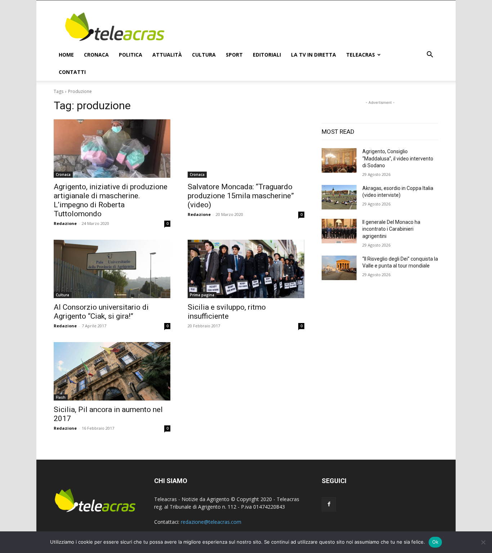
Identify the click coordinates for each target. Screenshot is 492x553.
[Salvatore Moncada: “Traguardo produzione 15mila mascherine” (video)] (246, 148)
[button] (429, 55)
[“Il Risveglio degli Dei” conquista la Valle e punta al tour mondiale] (339, 268)
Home (66, 54)
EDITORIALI (267, 54)
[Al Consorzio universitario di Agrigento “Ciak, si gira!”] (112, 269)
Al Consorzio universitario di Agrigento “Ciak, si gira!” (101, 311)
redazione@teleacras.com (211, 521)
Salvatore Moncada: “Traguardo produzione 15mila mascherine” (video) (241, 195)
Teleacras (360, 54)
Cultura (204, 54)
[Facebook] (329, 504)
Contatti (72, 71)
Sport (234, 54)
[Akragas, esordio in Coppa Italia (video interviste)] (339, 197)
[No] (483, 542)
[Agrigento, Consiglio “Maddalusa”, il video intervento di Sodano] (339, 160)
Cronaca (96, 54)
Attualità (167, 54)
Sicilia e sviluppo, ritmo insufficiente (227, 311)
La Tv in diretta (313, 54)
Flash (61, 397)
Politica (130, 54)
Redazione (65, 223)
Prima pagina (202, 294)
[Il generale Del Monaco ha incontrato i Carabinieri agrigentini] (339, 231)
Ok (435, 542)
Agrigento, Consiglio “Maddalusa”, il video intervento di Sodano (397, 158)
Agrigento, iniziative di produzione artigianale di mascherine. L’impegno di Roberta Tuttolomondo (110, 200)
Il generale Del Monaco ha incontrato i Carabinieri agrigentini (391, 229)
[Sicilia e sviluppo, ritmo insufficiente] (246, 269)
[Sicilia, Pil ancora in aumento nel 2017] (112, 371)
